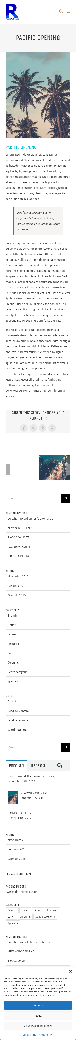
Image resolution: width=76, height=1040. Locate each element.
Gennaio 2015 (17, 595)
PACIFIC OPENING (19, 556)
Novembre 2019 (18, 576)
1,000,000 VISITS (18, 537)
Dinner (12, 634)
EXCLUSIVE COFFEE (20, 546)
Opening (13, 662)
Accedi (12, 701)
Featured (13, 643)
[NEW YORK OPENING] (13, 794)
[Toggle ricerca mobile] (61, 11)
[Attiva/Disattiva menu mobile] (68, 11)
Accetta (38, 1005)
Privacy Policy (45, 1034)
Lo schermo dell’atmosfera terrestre (30, 518)
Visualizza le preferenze (38, 1025)
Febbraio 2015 (17, 586)
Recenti (38, 765)
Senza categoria (17, 672)
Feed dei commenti (20, 720)
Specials (13, 681)
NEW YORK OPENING (21, 528)
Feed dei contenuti (19, 711)
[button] (70, 971)
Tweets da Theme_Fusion (21, 891)
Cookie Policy (29, 1034)
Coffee (12, 625)
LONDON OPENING (20, 813)
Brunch (12, 615)
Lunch (11, 653)
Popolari (16, 765)
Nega (38, 1015)
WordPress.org (17, 729)
